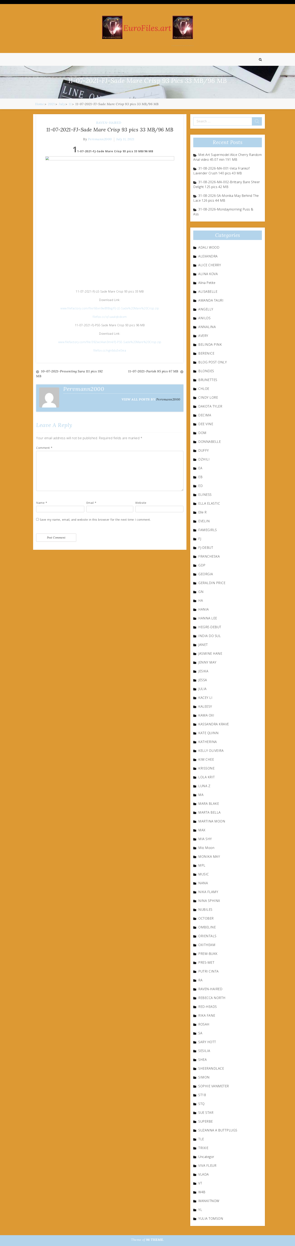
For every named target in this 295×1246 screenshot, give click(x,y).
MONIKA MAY (209, 856)
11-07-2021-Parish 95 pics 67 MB (153, 371)
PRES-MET (206, 962)
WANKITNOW (208, 1201)
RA (200, 980)
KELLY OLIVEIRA (211, 750)
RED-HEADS (207, 1006)
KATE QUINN (208, 733)
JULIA (202, 689)
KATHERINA (207, 742)
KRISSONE (206, 768)
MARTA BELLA (209, 812)
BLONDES (206, 371)
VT (200, 1183)
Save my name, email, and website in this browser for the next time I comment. (95, 519)
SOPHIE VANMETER (213, 1086)
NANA (203, 883)
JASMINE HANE (210, 653)
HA (200, 600)
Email (91, 503)
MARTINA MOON (211, 821)
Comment (44, 448)
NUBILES (205, 909)
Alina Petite (206, 283)
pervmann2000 (100, 139)
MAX (201, 830)
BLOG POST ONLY (212, 362)
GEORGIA (205, 574)
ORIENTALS (207, 936)
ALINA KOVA (208, 274)
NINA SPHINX (209, 900)
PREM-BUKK (208, 953)
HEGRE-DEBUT (209, 627)
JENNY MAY (207, 662)
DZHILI (204, 459)
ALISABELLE (207, 291)
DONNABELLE (209, 441)
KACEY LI (205, 697)
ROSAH (204, 1024)
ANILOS (204, 318)
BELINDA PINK (210, 344)
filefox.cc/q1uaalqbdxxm (110, 317)
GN (200, 591)
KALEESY (205, 706)
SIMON (204, 1077)
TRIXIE (203, 1148)
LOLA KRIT (206, 777)
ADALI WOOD (208, 247)
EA (200, 468)
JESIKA (203, 671)
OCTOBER (206, 918)
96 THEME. (155, 1240)
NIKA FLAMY (208, 892)
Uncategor (206, 1157)
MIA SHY (205, 839)
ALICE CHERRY (209, 265)
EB (200, 477)
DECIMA (204, 415)
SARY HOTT (207, 1042)
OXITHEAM (206, 945)
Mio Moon (206, 848)
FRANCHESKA (209, 556)
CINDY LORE (208, 397)
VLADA (203, 1174)
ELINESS (205, 494)
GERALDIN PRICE (211, 583)
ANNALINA (207, 327)
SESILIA (204, 1051)
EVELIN (204, 521)
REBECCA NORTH (212, 998)
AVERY (203, 335)
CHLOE (203, 388)
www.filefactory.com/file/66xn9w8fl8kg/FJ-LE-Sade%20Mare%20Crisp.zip (109, 308)
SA (200, 1033)
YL (200, 1209)
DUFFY (203, 450)
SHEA (202, 1059)
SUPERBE (205, 1121)
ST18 (202, 1095)
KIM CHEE (206, 759)
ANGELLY (205, 309)
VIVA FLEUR (207, 1165)
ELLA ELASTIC (209, 503)
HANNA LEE (207, 618)
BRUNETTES (207, 380)
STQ (201, 1104)
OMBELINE (207, 927)
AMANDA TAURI (210, 300)
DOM (202, 433)
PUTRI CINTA (208, 971)
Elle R (202, 512)
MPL (201, 865)
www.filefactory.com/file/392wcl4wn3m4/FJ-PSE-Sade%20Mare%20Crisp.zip (109, 342)
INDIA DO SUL (209, 636)
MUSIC (203, 874)
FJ (199, 539)
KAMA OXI (206, 715)
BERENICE (206, 353)
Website (140, 503)
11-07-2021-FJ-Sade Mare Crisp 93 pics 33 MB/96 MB (109, 129)
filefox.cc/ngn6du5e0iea (110, 350)
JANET (203, 644)
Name (41, 503)
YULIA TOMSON (210, 1218)
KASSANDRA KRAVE (213, 724)
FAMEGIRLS (207, 530)
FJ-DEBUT (205, 547)
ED (200, 486)
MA (200, 795)
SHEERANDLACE (211, 1068)
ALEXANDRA (208, 256)
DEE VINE (205, 424)
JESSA (202, 680)
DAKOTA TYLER (210, 406)
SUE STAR (205, 1112)
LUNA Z (204, 786)
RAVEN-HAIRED (108, 123)
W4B (201, 1192)
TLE (201, 1139)
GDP (201, 565)
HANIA (203, 609)
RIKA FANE (206, 1015)
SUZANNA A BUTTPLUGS (217, 1130)
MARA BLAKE (208, 803)
